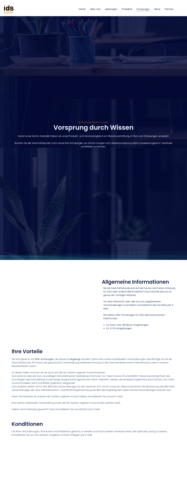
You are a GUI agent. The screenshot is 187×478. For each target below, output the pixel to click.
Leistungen (111, 9)
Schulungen (143, 9)
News (157, 9)
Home (82, 9)
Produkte (127, 9)
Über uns (95, 9)
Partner (169, 9)
